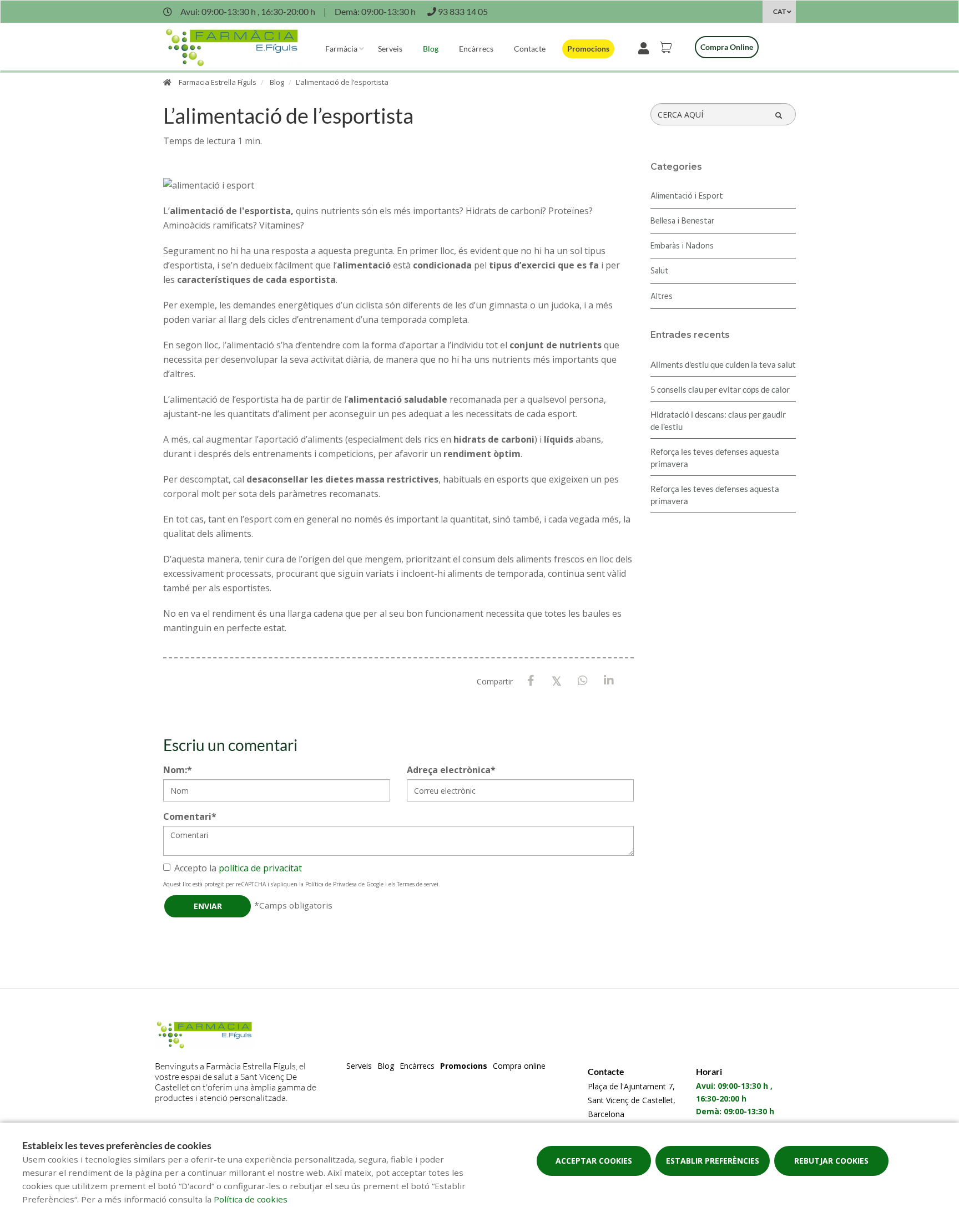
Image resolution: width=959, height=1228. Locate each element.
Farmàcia (341, 48)
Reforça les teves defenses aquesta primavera (714, 457)
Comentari (189, 816)
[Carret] (667, 47)
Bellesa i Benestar (682, 221)
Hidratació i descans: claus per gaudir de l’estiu (718, 420)
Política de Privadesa (331, 884)
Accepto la (238, 868)
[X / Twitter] (556, 680)
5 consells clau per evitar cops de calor (720, 389)
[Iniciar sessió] (645, 47)
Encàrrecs (476, 48)
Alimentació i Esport (686, 196)
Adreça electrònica (451, 770)
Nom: (177, 770)
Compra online (726, 47)
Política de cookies (250, 1199)
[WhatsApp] (583, 680)
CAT (779, 11)
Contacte (530, 48)
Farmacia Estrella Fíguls (217, 82)
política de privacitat (260, 868)
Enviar (208, 906)
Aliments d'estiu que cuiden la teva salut (723, 364)
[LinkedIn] (609, 680)
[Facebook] (530, 680)
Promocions (588, 48)
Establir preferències (712, 1160)
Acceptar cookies (594, 1160)
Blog (430, 48)
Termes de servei (417, 884)
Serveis (390, 48)
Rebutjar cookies (831, 1160)
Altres (661, 296)
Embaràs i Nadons (682, 246)
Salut (659, 271)
